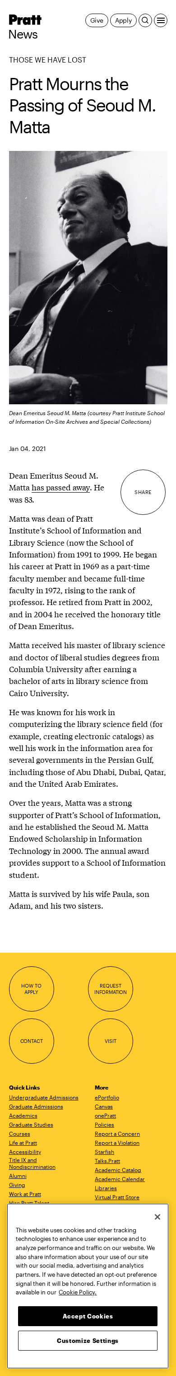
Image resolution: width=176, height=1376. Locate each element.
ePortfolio (107, 1097)
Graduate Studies (31, 1124)
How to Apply (31, 989)
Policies (104, 1124)
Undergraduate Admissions (44, 1097)
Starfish (104, 1151)
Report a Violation (117, 1142)
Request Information (110, 989)
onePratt (105, 1115)
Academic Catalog (118, 1170)
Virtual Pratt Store (117, 1197)
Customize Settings (88, 1340)
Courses (19, 1133)
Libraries (106, 1188)
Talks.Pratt (107, 1161)
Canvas (104, 1106)
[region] (88, 1286)
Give (96, 20)
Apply (123, 20)
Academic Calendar (120, 1179)
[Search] (145, 20)
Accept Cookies (88, 1316)
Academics (23, 1115)
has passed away (61, 487)
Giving (17, 1185)
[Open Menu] (160, 20)
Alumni (18, 1176)
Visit (110, 1041)
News (23, 34)
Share (142, 492)
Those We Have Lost (47, 59)
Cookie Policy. (78, 1292)
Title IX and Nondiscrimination (32, 1163)
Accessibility (25, 1151)
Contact (31, 1041)
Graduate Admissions (36, 1106)
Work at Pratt (25, 1194)
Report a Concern (117, 1133)
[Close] (157, 1217)
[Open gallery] (88, 277)
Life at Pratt (23, 1142)
